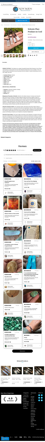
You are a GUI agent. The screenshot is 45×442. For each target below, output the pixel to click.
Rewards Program (32, 397)
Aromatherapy (31, 14)
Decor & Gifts (17, 17)
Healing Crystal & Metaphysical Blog (33, 419)
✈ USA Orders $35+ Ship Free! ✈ (36, 20)
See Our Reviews (32, 400)
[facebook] (39, 400)
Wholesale (33, 416)
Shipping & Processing (33, 411)
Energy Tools (39, 14)
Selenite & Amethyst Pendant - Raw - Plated (16, 379)
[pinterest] (39, 397)
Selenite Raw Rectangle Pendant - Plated (27, 379)
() (43, 4)
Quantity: (29, 42)
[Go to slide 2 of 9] (25, 56)
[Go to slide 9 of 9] (2, 56)
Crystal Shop (6, 14)
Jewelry (19, 14)
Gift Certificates (40, 429)
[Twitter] (34, 55)
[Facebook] (28, 55)
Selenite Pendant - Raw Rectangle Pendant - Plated (5, 379)
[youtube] (41, 400)
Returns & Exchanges (33, 414)
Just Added (28, 17)
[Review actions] (20, 179)
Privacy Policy (33, 408)
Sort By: (33, 161)
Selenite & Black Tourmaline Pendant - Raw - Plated (38, 379)
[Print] (32, 55)
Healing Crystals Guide (34, 424)
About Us (32, 404)
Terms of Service (32, 406)
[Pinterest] (36, 55)
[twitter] (41, 397)
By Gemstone (13, 14)
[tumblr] (41, 395)
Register (38, 4)
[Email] (30, 55)
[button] (8, 20)
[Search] (2, 4)
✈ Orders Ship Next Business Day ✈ (8, 20)
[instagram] (39, 395)
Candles (24, 14)
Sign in (34, 4)
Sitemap (32, 426)
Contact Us (33, 402)
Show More (6, 186)
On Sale (23, 17)
